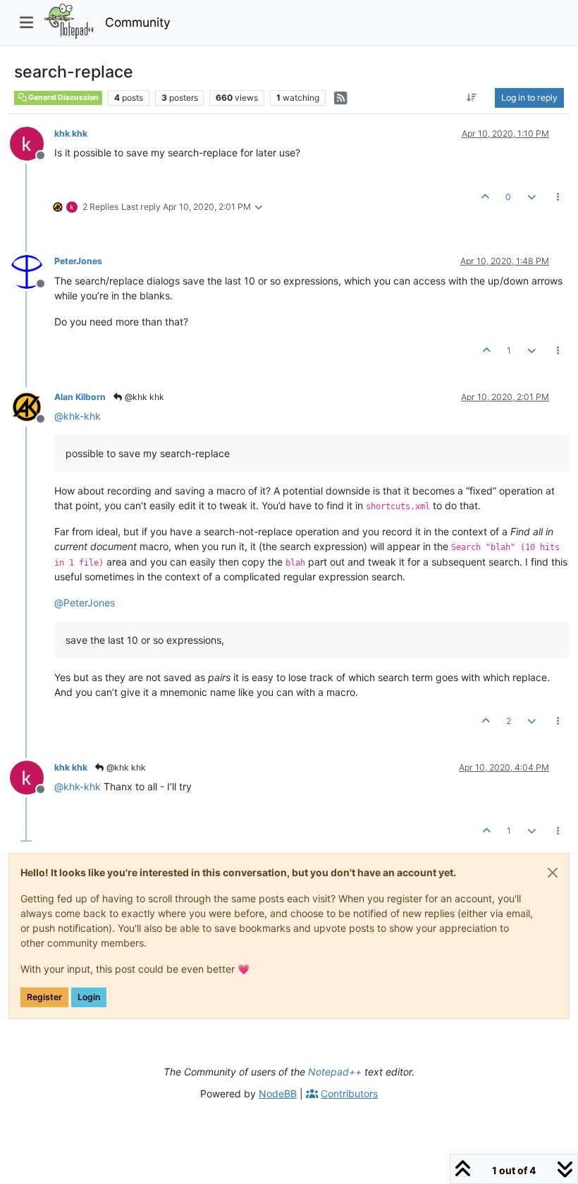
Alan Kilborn (80, 397)
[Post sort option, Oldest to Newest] (472, 98)
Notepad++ (335, 1072)
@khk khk (143, 397)
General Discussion (63, 97)
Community (138, 22)
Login (89, 997)
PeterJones (78, 261)
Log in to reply (529, 97)
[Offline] (32, 143)
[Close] (552, 873)
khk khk (70, 133)
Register (44, 997)
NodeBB (278, 1093)
